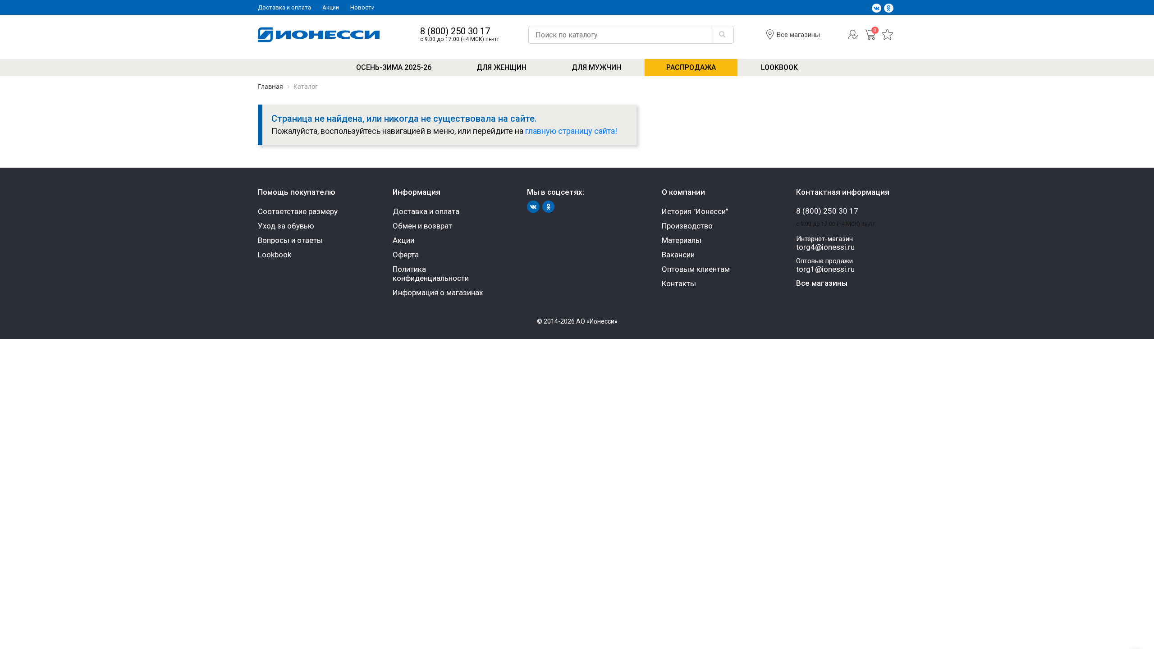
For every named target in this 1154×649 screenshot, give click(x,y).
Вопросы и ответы (290, 240)
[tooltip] (853, 39)
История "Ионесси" (695, 211)
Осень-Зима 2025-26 (393, 67)
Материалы (681, 240)
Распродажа (691, 67)
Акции (330, 7)
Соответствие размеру (298, 211)
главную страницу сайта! (571, 131)
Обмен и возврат (422, 225)
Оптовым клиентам (696, 269)
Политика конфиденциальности (431, 274)
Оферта (406, 254)
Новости (362, 7)
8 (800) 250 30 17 (455, 31)
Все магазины (798, 35)
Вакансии (678, 254)
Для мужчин (596, 67)
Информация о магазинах (438, 292)
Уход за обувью (286, 225)
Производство (687, 225)
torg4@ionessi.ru (825, 247)
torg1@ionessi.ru (825, 269)
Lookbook (779, 67)
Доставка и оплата (284, 7)
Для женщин (501, 67)
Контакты (679, 283)
